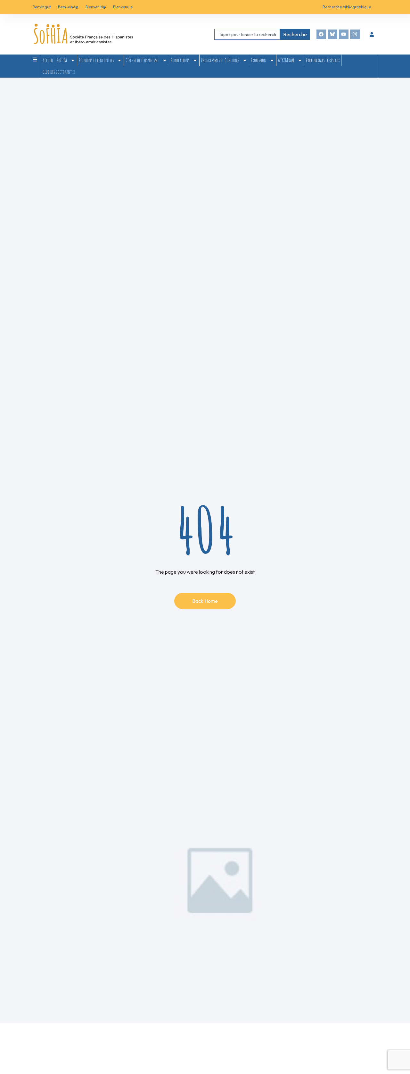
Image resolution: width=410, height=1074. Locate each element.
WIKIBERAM (286, 60)
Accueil (48, 60)
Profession (258, 60)
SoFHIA (62, 60)
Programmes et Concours (220, 60)
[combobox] (247, 34)
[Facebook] (321, 34)
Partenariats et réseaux (323, 60)
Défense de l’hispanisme (142, 60)
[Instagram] (355, 34)
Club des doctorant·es (59, 72)
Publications (180, 60)
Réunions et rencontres (96, 60)
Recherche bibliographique (347, 6)
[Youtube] (343, 34)
